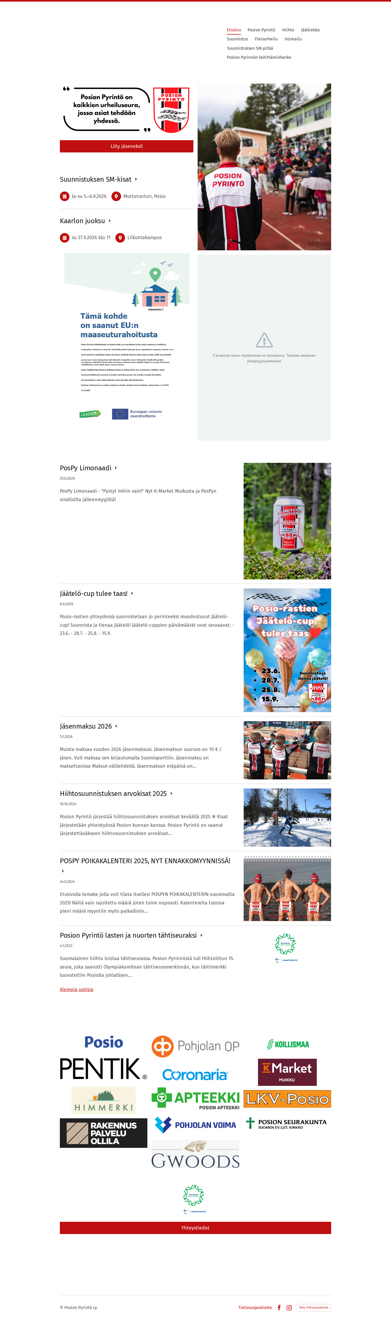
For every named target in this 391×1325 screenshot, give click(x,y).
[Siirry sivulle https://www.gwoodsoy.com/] (195, 1154)
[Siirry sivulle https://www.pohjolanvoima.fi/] (195, 1124)
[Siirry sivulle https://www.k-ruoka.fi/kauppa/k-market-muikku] (287, 1072)
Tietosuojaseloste (255, 1308)
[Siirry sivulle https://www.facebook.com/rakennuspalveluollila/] (103, 1133)
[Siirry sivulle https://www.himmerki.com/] (104, 1100)
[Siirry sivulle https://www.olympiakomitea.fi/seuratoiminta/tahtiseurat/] (195, 1200)
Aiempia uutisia (76, 989)
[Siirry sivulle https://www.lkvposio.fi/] (287, 1099)
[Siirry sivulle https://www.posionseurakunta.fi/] (287, 1123)
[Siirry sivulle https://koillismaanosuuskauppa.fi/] (287, 1044)
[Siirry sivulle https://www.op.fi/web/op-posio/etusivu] (195, 1048)
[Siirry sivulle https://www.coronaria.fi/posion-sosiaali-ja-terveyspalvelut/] (195, 1075)
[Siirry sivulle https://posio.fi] (104, 1042)
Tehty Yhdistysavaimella (313, 1307)
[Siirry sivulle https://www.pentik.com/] (103, 1068)
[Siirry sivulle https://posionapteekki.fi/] (195, 1098)
